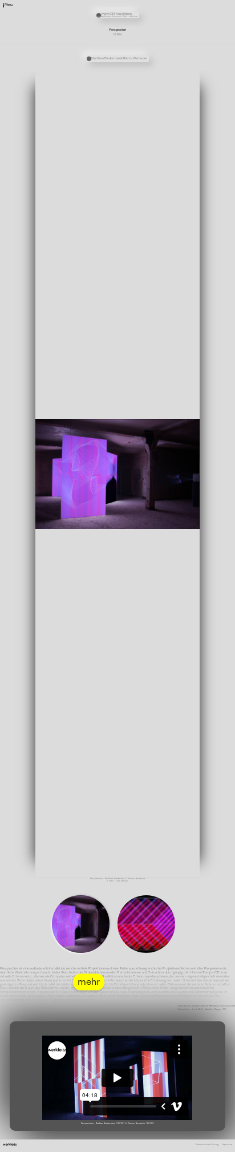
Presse (154, 10)
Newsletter (157, 3)
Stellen (155, 7)
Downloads (156, 18)
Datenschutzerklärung (207, 1145)
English (155, 22)
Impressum (227, 1145)
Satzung (155, 14)
